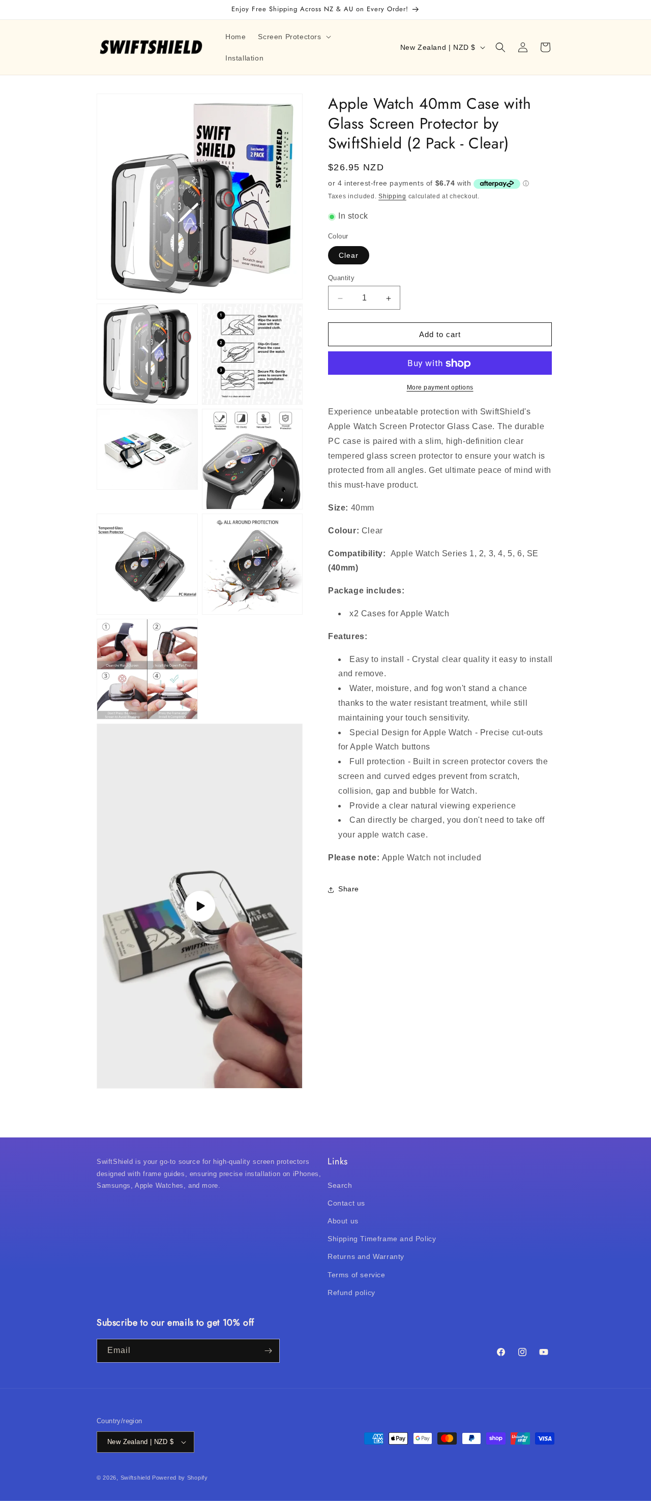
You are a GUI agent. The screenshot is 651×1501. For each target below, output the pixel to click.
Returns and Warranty (366, 1256)
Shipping (392, 196)
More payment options (440, 388)
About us (343, 1221)
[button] (293, 36)
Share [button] (348, 889)
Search (340, 1185)
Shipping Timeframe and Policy (382, 1239)
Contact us (346, 1203)
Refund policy (351, 1292)
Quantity (341, 278)
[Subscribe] (268, 1351)
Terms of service (357, 1275)
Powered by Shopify (180, 1478)
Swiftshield (136, 1478)
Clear (349, 256)
